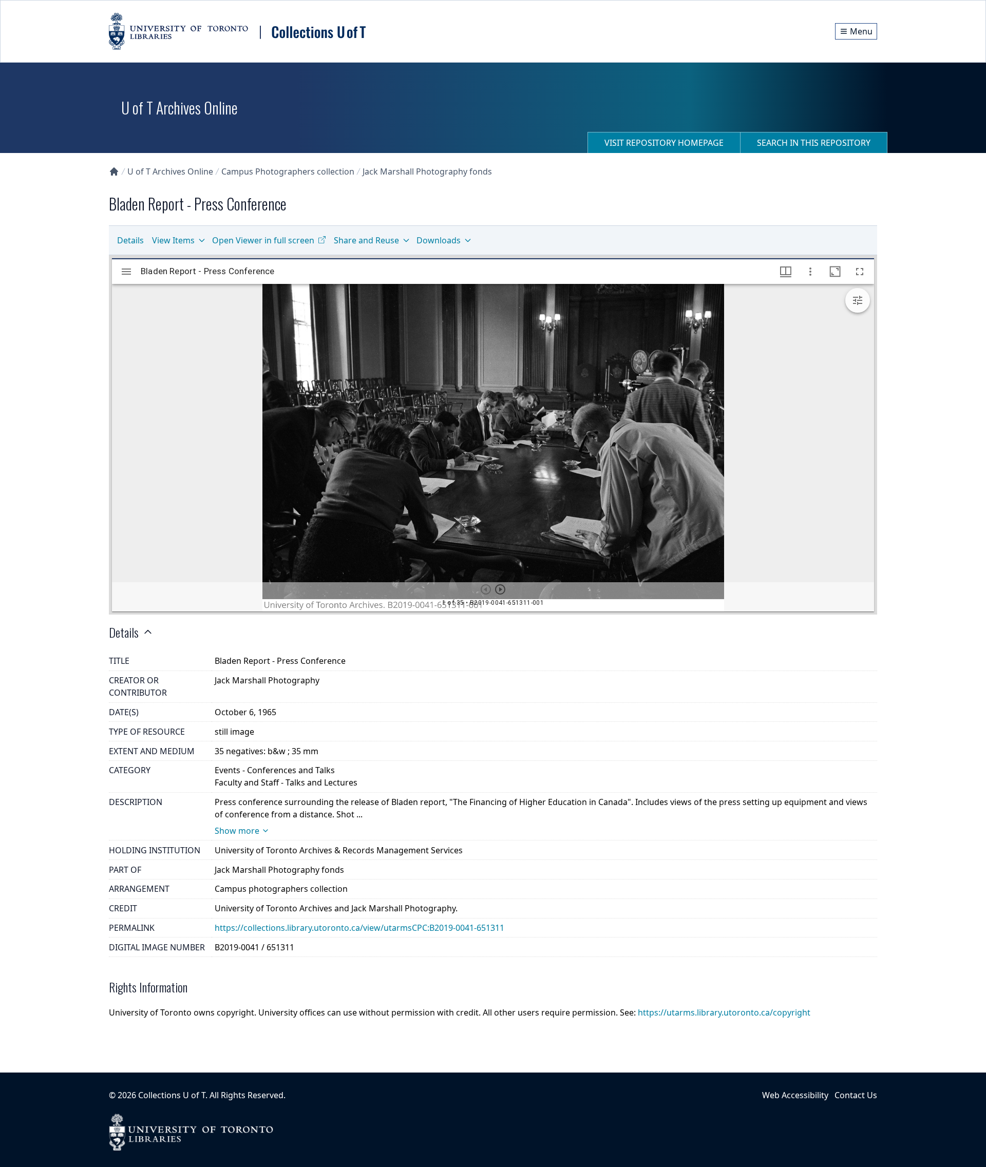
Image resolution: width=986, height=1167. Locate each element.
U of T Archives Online (170, 171)
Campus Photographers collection (287, 171)
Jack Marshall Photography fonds (427, 171)
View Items (173, 240)
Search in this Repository (813, 142)
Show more (237, 830)
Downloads (438, 240)
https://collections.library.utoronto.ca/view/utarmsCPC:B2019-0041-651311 (359, 927)
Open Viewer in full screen (263, 240)
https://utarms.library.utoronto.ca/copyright (724, 1012)
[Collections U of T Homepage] (114, 171)
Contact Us (856, 1095)
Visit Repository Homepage (664, 142)
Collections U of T (171, 1095)
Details (130, 240)
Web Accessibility (795, 1095)
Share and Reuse (366, 240)
